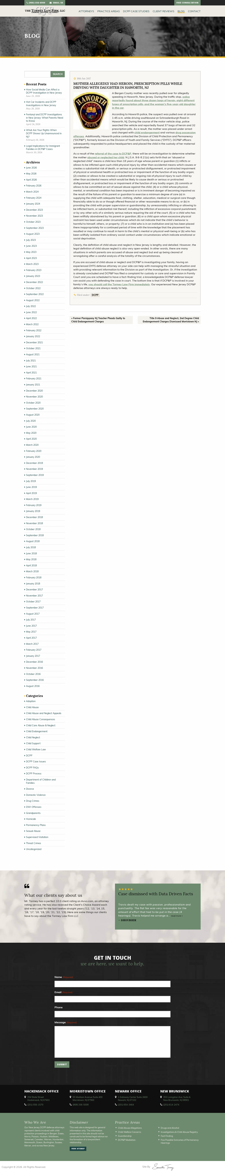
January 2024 (33, 203)
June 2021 (31, 366)
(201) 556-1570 (35, 1104)
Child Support (33, 743)
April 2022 (31, 318)
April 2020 (31, 438)
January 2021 (33, 384)
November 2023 (34, 215)
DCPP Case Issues (36, 761)
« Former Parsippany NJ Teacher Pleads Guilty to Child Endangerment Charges (98, 320)
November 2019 (34, 468)
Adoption (31, 701)
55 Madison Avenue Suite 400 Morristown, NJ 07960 (87, 1098)
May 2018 (31, 559)
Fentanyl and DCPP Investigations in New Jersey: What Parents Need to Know (44, 117)
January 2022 (33, 336)
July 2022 (31, 306)
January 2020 (33, 456)
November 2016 (34, 667)
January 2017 (33, 655)
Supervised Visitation (37, 837)
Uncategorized (33, 849)
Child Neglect (33, 737)
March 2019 (32, 499)
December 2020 (34, 390)
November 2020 (34, 396)
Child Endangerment (36, 731)
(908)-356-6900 (36, 3)
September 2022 (35, 294)
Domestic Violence (36, 794)
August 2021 (33, 354)
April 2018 (31, 565)
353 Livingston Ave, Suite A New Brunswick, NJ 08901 (177, 1098)
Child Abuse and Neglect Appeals (43, 713)
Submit (62, 1065)
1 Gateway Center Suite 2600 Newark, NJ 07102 (133, 1098)
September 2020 (35, 408)
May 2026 (31, 173)
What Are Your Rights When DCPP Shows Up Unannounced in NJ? (44, 133)
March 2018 (32, 571)
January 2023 (33, 276)
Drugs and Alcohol (170, 1128)
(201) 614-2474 (171, 1104)
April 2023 (31, 258)
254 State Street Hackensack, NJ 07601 (38, 1098)
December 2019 (34, 463)
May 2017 (31, 631)
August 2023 (33, 233)
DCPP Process (33, 773)
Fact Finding (167, 1135)
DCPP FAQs (32, 767)
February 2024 (33, 197)
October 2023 (33, 221)
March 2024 (32, 191)
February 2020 (33, 451)
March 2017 (32, 643)
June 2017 (31, 625)
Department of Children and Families (41, 781)
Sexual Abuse (33, 831)
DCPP (95, 295)
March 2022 (32, 324)
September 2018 (35, 535)
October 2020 (33, 402)
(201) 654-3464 (126, 1104)
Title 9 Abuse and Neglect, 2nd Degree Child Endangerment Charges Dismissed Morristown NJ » (171, 320)
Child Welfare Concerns (129, 1132)
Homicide (31, 819)
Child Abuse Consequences (40, 719)
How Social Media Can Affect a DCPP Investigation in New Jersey (44, 91)
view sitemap (78, 1149)
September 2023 (35, 227)
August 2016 (33, 686)
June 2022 (31, 312)
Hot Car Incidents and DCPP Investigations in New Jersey (41, 103)
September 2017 (35, 607)
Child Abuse (32, 707)
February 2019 (33, 505)
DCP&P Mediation (127, 1140)
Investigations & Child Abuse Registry (179, 1132)
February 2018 (33, 577)
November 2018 (34, 523)
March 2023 (32, 264)
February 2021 (33, 378)
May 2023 (31, 252)
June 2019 (31, 487)
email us (57, 3)
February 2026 (33, 185)
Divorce (30, 788)
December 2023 (34, 209)
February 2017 (33, 649)
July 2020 (31, 420)
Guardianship (125, 1135)
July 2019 (31, 481)
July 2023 (31, 240)
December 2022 (34, 282)
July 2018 (31, 547)
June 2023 (31, 245)
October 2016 (33, 674)
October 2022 (33, 288)
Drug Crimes (32, 800)
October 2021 (33, 348)
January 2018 (33, 583)
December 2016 (34, 661)
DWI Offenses (33, 807)
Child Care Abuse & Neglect (40, 725)
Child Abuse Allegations (130, 1128)
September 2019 (35, 475)
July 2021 (31, 360)
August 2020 (33, 414)
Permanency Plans (36, 825)
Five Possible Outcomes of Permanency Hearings (180, 1141)
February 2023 (33, 270)
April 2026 (31, 179)
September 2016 (35, 679)
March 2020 (32, 444)
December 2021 (34, 342)
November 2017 (34, 595)
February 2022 (33, 330)
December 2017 (34, 589)
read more (176, 916)
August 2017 (33, 613)
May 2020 (31, 432)
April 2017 (31, 637)
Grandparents (33, 813)
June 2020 (31, 426)
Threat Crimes (33, 843)
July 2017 (31, 619)
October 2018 (33, 529)
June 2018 (31, 553)
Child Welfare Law (36, 749)
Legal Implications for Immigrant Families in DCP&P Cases (43, 147)
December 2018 (34, 517)
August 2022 (33, 300)
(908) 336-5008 (81, 1104)
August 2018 (33, 541)
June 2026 (31, 167)
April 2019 (31, 493)
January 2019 (33, 511)
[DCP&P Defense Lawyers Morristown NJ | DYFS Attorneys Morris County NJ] (45, 11)
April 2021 (31, 372)
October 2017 (33, 601)
